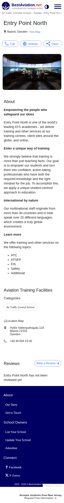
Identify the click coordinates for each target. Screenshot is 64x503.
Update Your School (18, 440)
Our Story (11, 404)
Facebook (15, 467)
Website (33, 43)
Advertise (11, 448)
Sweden (38, 13)
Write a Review (46, 363)
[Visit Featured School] (40, 491)
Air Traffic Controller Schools (16, 13)
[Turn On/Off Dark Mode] (47, 7)
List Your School (15, 432)
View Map (34, 31)
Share (55, 43)
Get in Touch (13, 412)
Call (12, 43)
